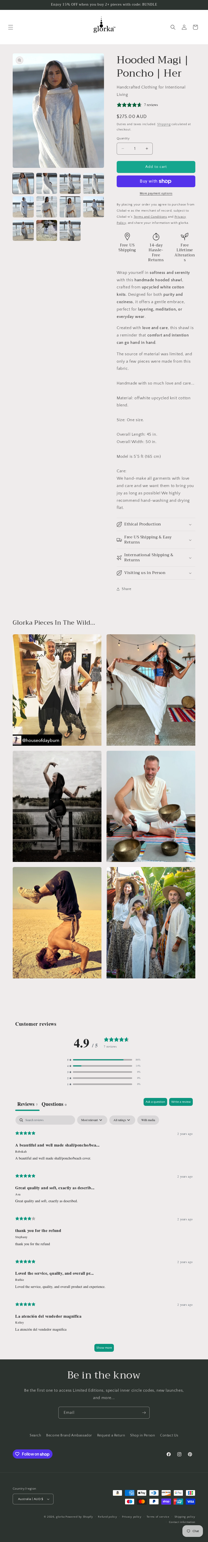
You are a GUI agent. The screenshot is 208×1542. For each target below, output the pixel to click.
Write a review (181, 1102)
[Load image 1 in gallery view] (23, 183)
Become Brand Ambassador (69, 1435)
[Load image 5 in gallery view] (23, 206)
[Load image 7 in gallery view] (70, 206)
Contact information (182, 1522)
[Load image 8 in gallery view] (93, 206)
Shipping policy (185, 1516)
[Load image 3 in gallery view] (70, 183)
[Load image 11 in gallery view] (70, 230)
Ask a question (155, 1102)
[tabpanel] (104, 1236)
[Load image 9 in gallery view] (23, 230)
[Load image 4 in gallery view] (93, 183)
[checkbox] (148, 1120)
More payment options (156, 193)
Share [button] (126, 589)
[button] (10, 27)
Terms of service (158, 1516)
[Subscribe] (143, 1413)
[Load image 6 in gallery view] (46, 206)
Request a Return (111, 1435)
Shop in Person (142, 1435)
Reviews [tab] (27, 1104)
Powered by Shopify (79, 1516)
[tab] (54, 1104)
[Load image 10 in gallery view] (46, 230)
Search (35, 1435)
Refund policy (107, 1516)
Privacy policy (132, 1516)
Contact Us (169, 1435)
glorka (60, 1516)
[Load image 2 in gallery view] (46, 183)
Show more (104, 1347)
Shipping (164, 124)
